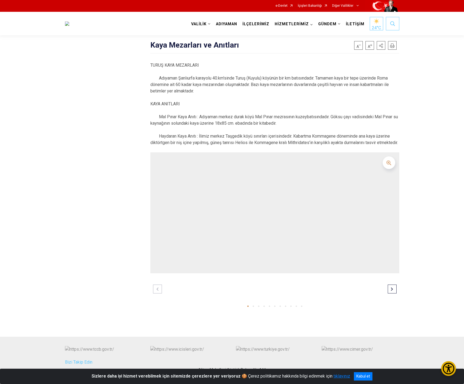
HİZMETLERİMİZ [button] (292, 24)
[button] (381, 45)
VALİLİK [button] (198, 24)
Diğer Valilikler (343, 6)
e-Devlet (282, 6)
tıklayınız (342, 376)
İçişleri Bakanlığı (310, 6)
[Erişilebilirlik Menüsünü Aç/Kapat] (448, 368)
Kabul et (363, 376)
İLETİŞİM (355, 24)
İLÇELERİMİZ (255, 24)
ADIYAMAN (226, 24)
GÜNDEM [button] (327, 24)
